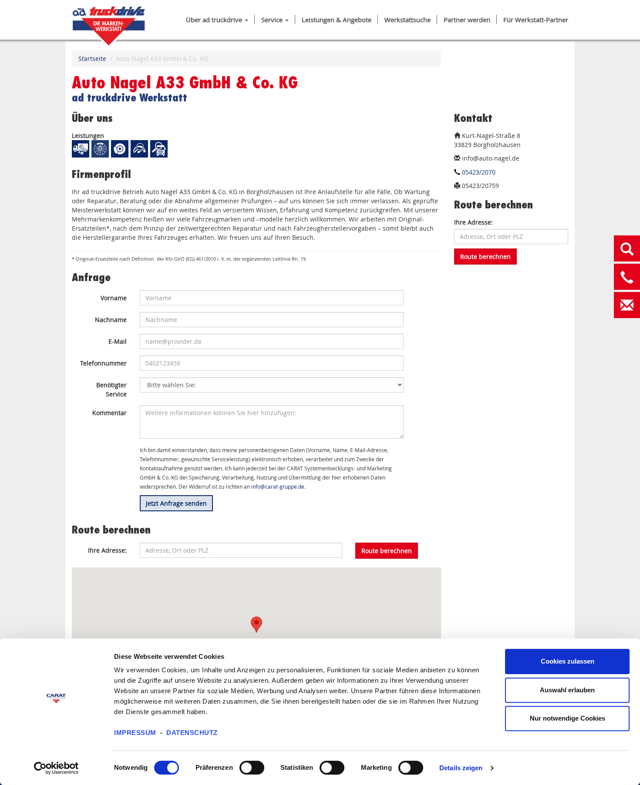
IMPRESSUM (135, 732)
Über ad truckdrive (215, 20)
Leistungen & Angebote (336, 20)
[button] (256, 625)
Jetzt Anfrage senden (176, 503)
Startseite (92, 58)
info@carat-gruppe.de (277, 486)
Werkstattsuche (407, 20)
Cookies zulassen (567, 661)
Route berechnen (485, 256)
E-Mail (117, 341)
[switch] (251, 768)
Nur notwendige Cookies (567, 718)
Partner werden (467, 20)
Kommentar (109, 413)
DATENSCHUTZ (192, 732)
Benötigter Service (111, 389)
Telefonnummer (103, 363)
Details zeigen (460, 768)
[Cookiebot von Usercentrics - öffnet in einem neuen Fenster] (56, 768)
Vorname (114, 298)
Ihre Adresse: (473, 222)
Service (272, 20)
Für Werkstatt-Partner (535, 20)
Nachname (111, 319)
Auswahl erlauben (567, 690)
